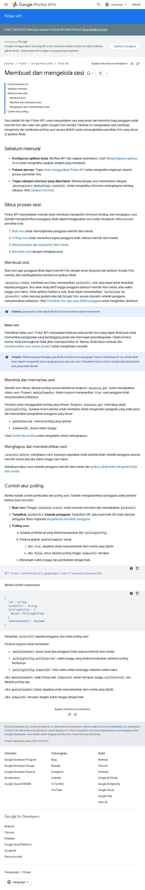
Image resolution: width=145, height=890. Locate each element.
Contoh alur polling (24, 436)
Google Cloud (106, 790)
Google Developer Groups (20, 765)
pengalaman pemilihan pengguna (68, 519)
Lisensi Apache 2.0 (57, 730)
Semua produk (13, 856)
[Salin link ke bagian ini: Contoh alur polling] (47, 486)
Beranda (9, 63)
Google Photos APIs (42, 63)
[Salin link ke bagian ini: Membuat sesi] (33, 263)
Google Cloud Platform (18, 844)
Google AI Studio (108, 777)
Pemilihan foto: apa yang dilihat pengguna (74, 301)
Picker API (13, 16)
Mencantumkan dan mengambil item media (40, 245)
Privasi (27, 872)
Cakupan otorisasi (42, 190)
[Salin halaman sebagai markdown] (100, 73)
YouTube (56, 790)
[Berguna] (132, 63)
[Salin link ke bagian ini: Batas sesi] (23, 325)
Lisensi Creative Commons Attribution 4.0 (104, 726)
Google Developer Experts (20, 771)
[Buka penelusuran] (98, 4)
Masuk (136, 4)
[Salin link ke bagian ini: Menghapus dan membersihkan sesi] (70, 447)
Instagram (57, 771)
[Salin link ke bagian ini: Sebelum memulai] (44, 149)
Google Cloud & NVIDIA (18, 783)
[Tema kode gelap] (131, 568)
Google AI (10, 850)
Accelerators (12, 777)
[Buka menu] (6, 4)
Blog (54, 759)
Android (103, 759)
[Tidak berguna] (137, 63)
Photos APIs (45, 4)
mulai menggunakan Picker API (64, 170)
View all (102, 802)
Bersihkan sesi (22, 251)
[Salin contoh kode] (137, 568)
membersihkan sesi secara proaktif (28, 346)
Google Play (105, 796)
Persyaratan (12, 872)
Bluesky (56, 765)
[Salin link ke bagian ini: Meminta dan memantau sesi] (58, 380)
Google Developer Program (21, 759)
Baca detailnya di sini (95, 29)
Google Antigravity (109, 783)
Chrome (103, 765)
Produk (22, 63)
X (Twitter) (57, 783)
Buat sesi (18, 231)
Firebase (103, 771)
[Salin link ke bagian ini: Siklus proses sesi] (44, 205)
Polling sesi (20, 238)
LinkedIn (56, 777)
